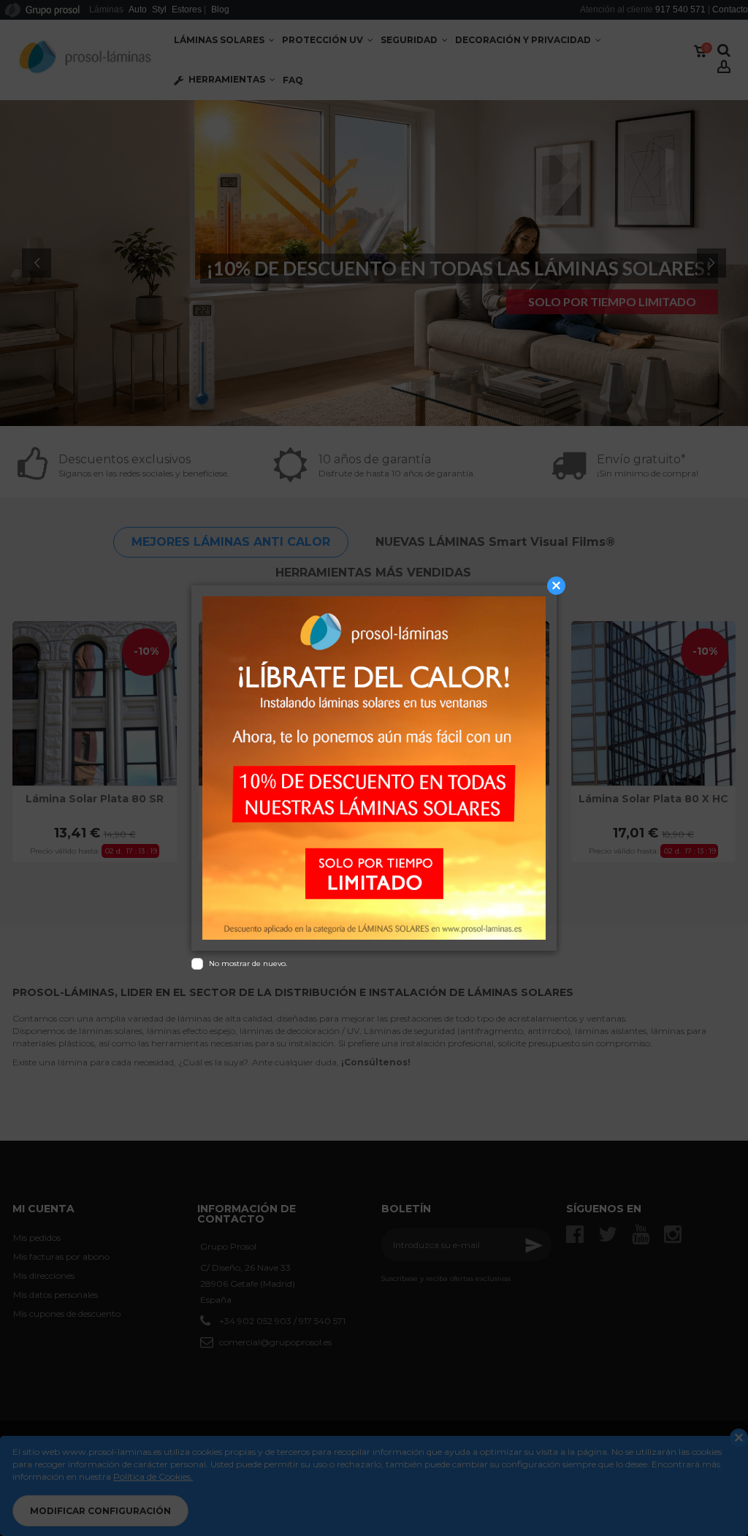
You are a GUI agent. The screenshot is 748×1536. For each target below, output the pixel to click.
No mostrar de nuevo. (248, 963)
